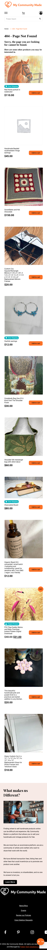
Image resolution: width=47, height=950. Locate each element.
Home (6, 29)
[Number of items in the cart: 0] (23, 13)
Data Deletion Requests (24, 920)
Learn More (10, 882)
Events (23, 910)
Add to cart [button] (35, 93)
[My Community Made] (23, 4)
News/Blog (23, 906)
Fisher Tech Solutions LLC (30, 947)
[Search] (40, 19)
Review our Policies (23, 915)
